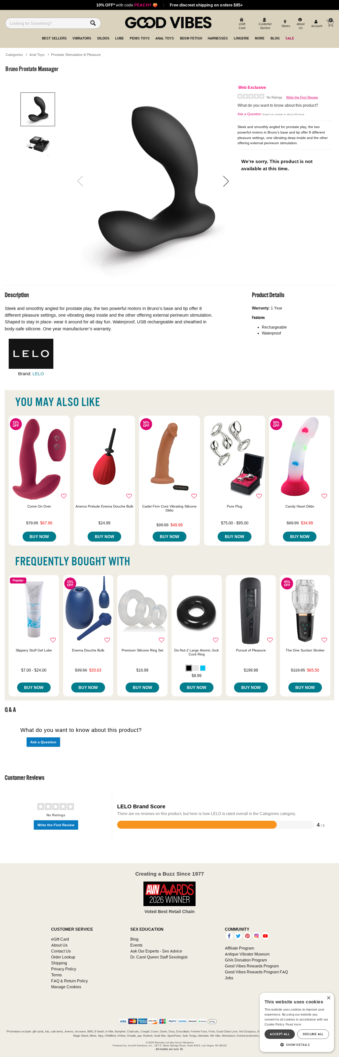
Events (136, 945)
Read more (294, 1024)
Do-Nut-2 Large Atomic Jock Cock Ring (196, 652)
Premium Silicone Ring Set (142, 650)
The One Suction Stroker (305, 650)
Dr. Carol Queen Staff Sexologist (158, 957)
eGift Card (60, 939)
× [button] (328, 998)
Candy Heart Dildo (299, 506)
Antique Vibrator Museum (247, 954)
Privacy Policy (63, 968)
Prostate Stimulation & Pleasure (76, 54)
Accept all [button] (280, 1034)
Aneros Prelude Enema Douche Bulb (104, 506)
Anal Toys (36, 54)
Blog (134, 939)
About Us (59, 945)
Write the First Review (302, 97)
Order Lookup (63, 957)
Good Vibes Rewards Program (252, 965)
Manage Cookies (66, 986)
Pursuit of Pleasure (251, 650)
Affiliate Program (239, 948)
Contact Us (61, 951)
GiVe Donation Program (246, 959)
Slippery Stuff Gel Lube (34, 650)
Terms (56, 974)
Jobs (229, 977)
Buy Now (39, 536)
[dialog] (297, 1022)
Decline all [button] (313, 1034)
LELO (38, 373)
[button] (226, 181)
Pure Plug (234, 506)
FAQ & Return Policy (69, 980)
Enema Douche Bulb (88, 650)
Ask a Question (249, 114)
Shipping (59, 962)
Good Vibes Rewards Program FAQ (256, 971)
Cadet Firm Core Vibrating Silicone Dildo (169, 508)
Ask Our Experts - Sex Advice (156, 951)
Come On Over (39, 506)
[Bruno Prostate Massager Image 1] (153, 181)
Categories (14, 54)
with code (127, 4)
